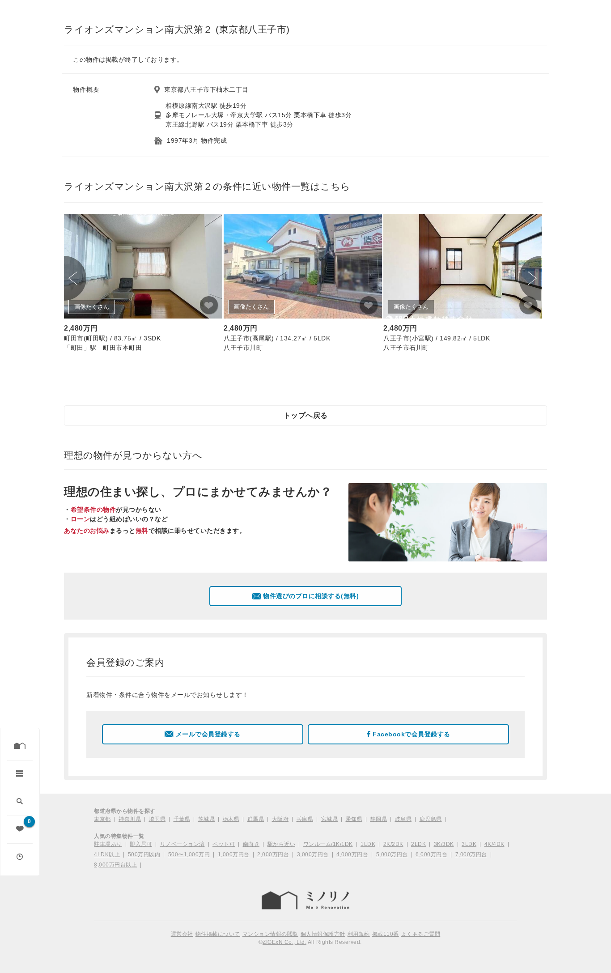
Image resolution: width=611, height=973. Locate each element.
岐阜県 (403, 819)
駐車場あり (108, 844)
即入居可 (141, 844)
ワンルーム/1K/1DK (328, 844)
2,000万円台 (273, 854)
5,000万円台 (392, 854)
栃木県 (231, 819)
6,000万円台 (431, 854)
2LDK (418, 844)
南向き (251, 844)
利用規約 (359, 934)
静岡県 (378, 819)
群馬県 (255, 819)
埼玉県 (157, 819)
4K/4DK (494, 844)
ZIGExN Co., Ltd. (284, 942)
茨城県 (206, 819)
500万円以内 (144, 854)
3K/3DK (444, 844)
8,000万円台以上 (115, 865)
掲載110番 (385, 934)
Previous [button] (75, 278)
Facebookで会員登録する (411, 734)
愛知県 (354, 819)
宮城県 (329, 819)
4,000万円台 (352, 854)
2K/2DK (393, 844)
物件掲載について (217, 934)
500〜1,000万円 (189, 854)
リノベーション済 (182, 844)
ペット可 (223, 844)
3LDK (469, 844)
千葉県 (182, 819)
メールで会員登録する (208, 734)
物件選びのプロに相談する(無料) (311, 595)
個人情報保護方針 (323, 934)
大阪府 (280, 819)
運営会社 (182, 934)
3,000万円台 (313, 854)
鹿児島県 (431, 819)
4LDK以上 (107, 854)
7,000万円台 (471, 854)
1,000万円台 (234, 854)
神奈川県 (130, 819)
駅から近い (281, 844)
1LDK (368, 844)
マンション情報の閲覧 (270, 934)
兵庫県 (305, 819)
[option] (143, 284)
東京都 (102, 819)
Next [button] (530, 278)
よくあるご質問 (421, 934)
